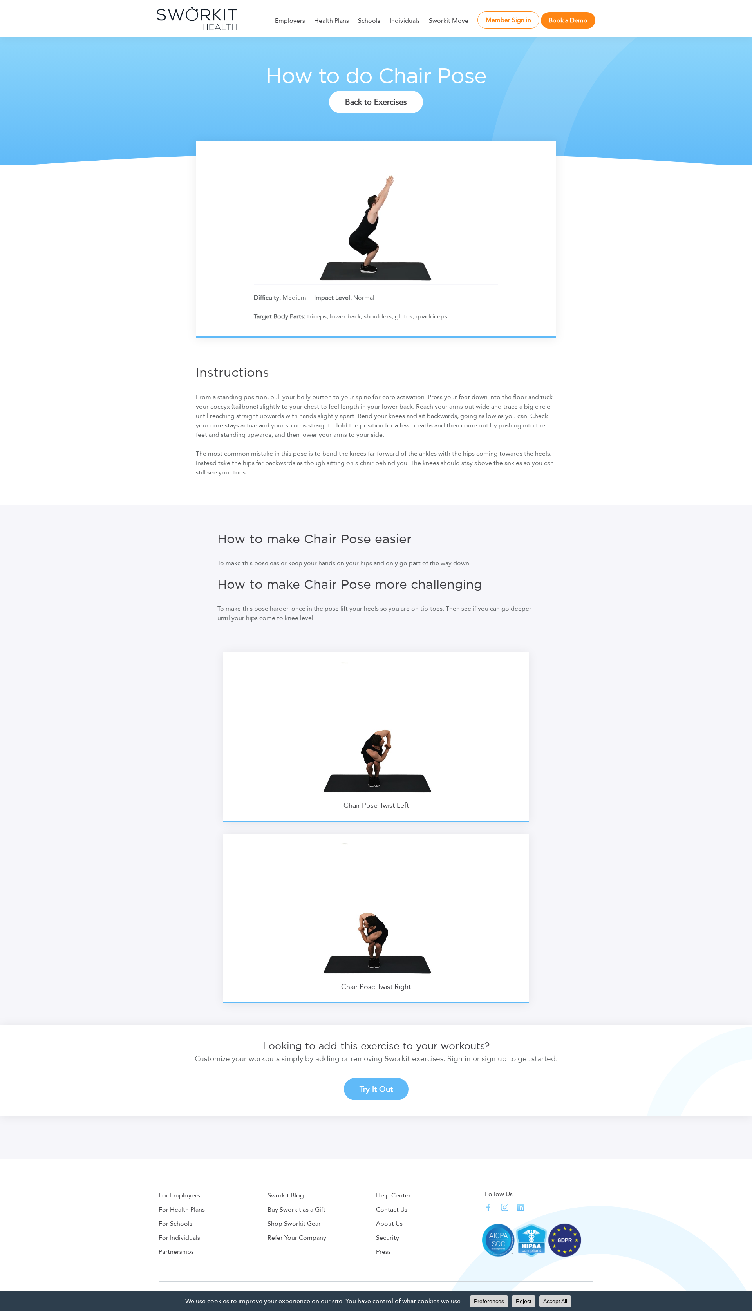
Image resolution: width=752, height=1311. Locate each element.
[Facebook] (488, 1207)
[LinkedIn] (520, 1207)
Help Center (393, 1195)
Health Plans (331, 20)
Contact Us (391, 1209)
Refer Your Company (297, 1237)
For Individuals (179, 1237)
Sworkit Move (448, 20)
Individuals (405, 20)
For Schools (175, 1223)
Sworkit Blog (286, 1195)
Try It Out (376, 1089)
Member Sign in (508, 20)
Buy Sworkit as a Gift (296, 1209)
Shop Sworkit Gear (294, 1223)
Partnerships (176, 1252)
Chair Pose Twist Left (376, 805)
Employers (290, 20)
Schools (369, 20)
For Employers (179, 1195)
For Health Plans (182, 1209)
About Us (389, 1223)
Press (383, 1252)
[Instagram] (504, 1207)
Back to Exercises (376, 102)
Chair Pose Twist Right (376, 987)
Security (387, 1237)
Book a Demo (568, 20)
